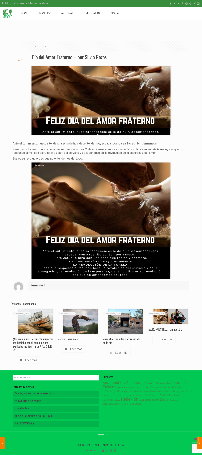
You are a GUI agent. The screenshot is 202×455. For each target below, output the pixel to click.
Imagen (124, 391)
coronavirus (160, 383)
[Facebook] (170, 3)
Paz (172, 396)
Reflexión (129, 399)
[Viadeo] (190, 3)
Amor (122, 383)
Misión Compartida (110, 395)
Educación (179, 383)
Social (164, 400)
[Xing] (194, 3)
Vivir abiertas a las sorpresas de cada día (121, 341)
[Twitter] (174, 3)
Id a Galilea (22, 408)
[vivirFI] (7, 13)
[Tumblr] (182, 3)
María (172, 391)
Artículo (133, 382)
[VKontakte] (186, 3)
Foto (148, 387)
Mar (167, 391)
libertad (138, 391)
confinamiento (147, 383)
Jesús (131, 391)
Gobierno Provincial (160, 387)
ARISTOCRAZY (24, 423)
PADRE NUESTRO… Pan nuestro (165, 329)
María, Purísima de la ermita (33, 393)
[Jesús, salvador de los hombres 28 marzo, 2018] (2, 443)
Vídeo (138, 403)
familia (132, 387)
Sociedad (174, 400)
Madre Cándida (157, 391)
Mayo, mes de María (28, 401)
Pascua (155, 395)
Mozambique (124, 395)
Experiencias (122, 387)
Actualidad (111, 383)
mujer (132, 396)
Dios (168, 383)
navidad (138, 396)
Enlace (108, 387)
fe (137, 388)
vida (132, 404)
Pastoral (164, 395)
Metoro (184, 392)
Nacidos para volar (68, 339)
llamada (146, 391)
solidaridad (108, 404)
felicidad (142, 388)
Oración (146, 395)
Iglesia (116, 391)
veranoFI (125, 404)
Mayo (178, 392)
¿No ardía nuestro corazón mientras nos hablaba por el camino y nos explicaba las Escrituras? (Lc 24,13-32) (33, 344)
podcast (117, 400)
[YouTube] (178, 3)
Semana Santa (151, 399)
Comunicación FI (38, 285)
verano (117, 404)
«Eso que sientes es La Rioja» (34, 416)
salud (141, 400)
